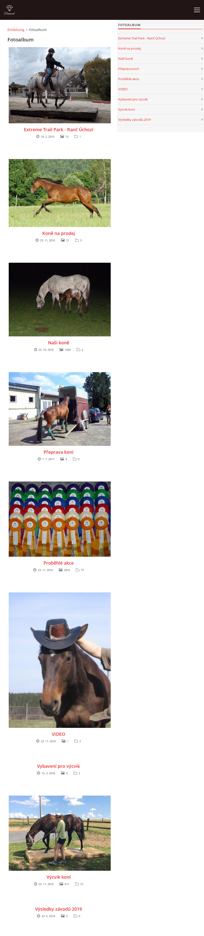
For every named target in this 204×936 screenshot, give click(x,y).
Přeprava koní (58, 452)
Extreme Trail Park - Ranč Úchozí (58, 129)
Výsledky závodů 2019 (58, 908)
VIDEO (58, 734)
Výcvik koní (59, 876)
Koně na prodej (58, 233)
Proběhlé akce (59, 562)
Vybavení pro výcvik (58, 766)
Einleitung (15, 29)
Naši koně (58, 342)
